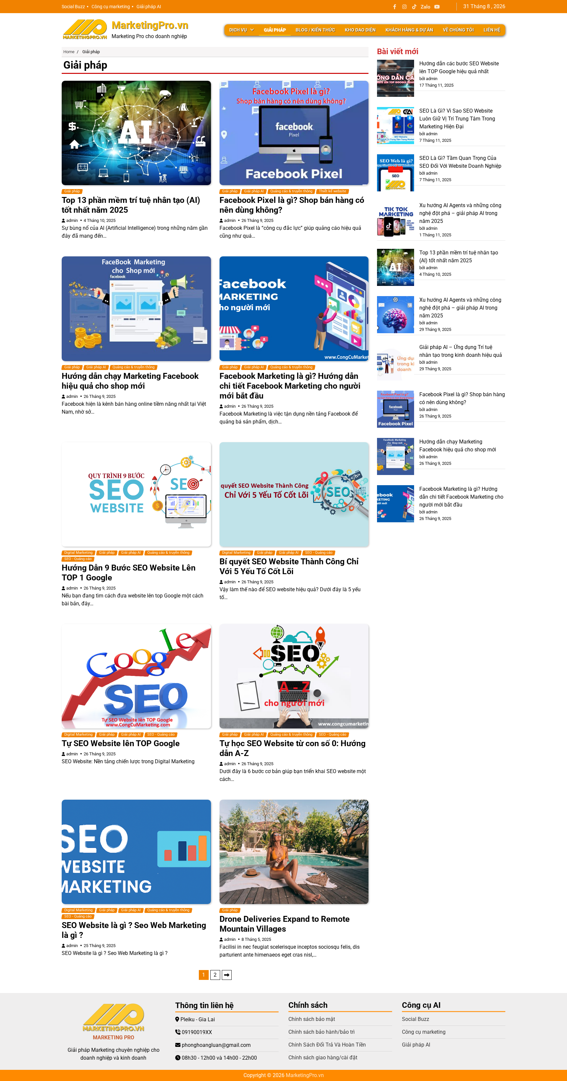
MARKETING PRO (113, 1037)
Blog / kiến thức (315, 29)
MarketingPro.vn (150, 25)
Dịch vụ (238, 29)
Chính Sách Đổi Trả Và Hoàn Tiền (327, 1045)
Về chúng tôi (458, 29)
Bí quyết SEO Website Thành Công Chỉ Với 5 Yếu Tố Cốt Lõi (289, 566)
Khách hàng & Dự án (409, 29)
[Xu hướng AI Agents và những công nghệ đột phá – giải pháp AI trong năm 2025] (395, 221)
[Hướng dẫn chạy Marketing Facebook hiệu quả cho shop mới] (395, 457)
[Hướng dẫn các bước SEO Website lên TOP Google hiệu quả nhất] (395, 79)
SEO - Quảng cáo (78, 559)
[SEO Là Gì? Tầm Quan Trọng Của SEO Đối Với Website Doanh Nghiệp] (395, 174)
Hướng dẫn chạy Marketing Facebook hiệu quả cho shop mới (130, 381)
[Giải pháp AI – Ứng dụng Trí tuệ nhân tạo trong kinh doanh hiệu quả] (395, 363)
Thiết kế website (332, 191)
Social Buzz (73, 6)
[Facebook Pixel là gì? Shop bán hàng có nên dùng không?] (395, 410)
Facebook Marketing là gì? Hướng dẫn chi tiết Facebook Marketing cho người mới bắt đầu (290, 385)
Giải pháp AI (148, 6)
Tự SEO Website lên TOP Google (121, 743)
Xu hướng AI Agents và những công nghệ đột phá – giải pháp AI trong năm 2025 (460, 213)
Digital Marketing (78, 553)
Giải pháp (275, 29)
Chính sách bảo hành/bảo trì (321, 1032)
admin (72, 220)
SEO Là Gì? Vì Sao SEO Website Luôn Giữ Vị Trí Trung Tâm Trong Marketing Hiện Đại (457, 119)
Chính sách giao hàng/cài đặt (322, 1057)
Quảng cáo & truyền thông (291, 191)
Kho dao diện (360, 29)
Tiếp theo (227, 975)
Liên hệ (492, 29)
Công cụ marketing (111, 6)
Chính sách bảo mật (311, 1019)
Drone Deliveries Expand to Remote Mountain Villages (285, 924)
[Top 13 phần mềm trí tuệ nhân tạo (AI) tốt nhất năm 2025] (395, 268)
